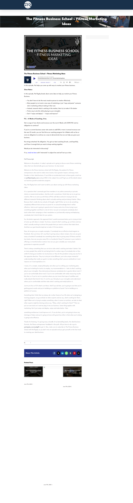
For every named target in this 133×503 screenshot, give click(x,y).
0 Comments (36, 384)
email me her (32, 152)
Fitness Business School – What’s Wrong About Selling (72, 371)
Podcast (33, 342)
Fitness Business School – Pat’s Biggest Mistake (33, 371)
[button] (104, 12)
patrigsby (28, 342)
